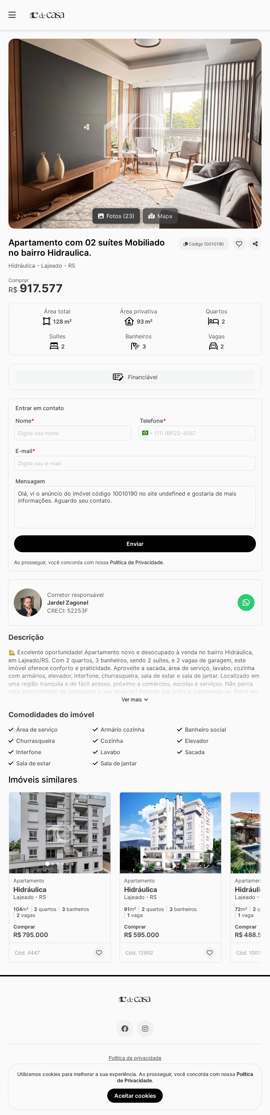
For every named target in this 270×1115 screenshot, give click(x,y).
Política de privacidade (135, 1058)
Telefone (153, 420)
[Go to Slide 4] (62, 863)
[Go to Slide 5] (67, 863)
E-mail (25, 450)
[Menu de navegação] (12, 15)
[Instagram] (145, 1028)
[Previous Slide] (14, 134)
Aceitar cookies (135, 1095)
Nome (24, 420)
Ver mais (132, 699)
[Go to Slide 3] (57, 863)
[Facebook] (124, 1028)
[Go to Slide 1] (47, 864)
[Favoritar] (239, 243)
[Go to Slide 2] (52, 863)
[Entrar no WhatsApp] (246, 602)
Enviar (135, 543)
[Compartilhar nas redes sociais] (255, 243)
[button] (135, 134)
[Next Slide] (256, 134)
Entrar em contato (39, 408)
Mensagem (30, 481)
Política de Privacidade (136, 562)
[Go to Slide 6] (72, 863)
